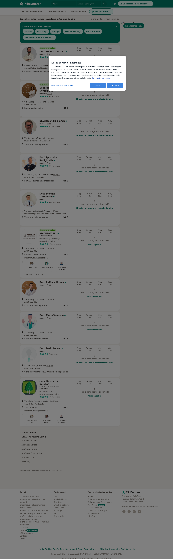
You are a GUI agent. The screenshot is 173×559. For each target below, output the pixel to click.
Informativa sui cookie (101, 78)
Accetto (115, 85)
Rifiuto (98, 85)
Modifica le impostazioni (62, 86)
